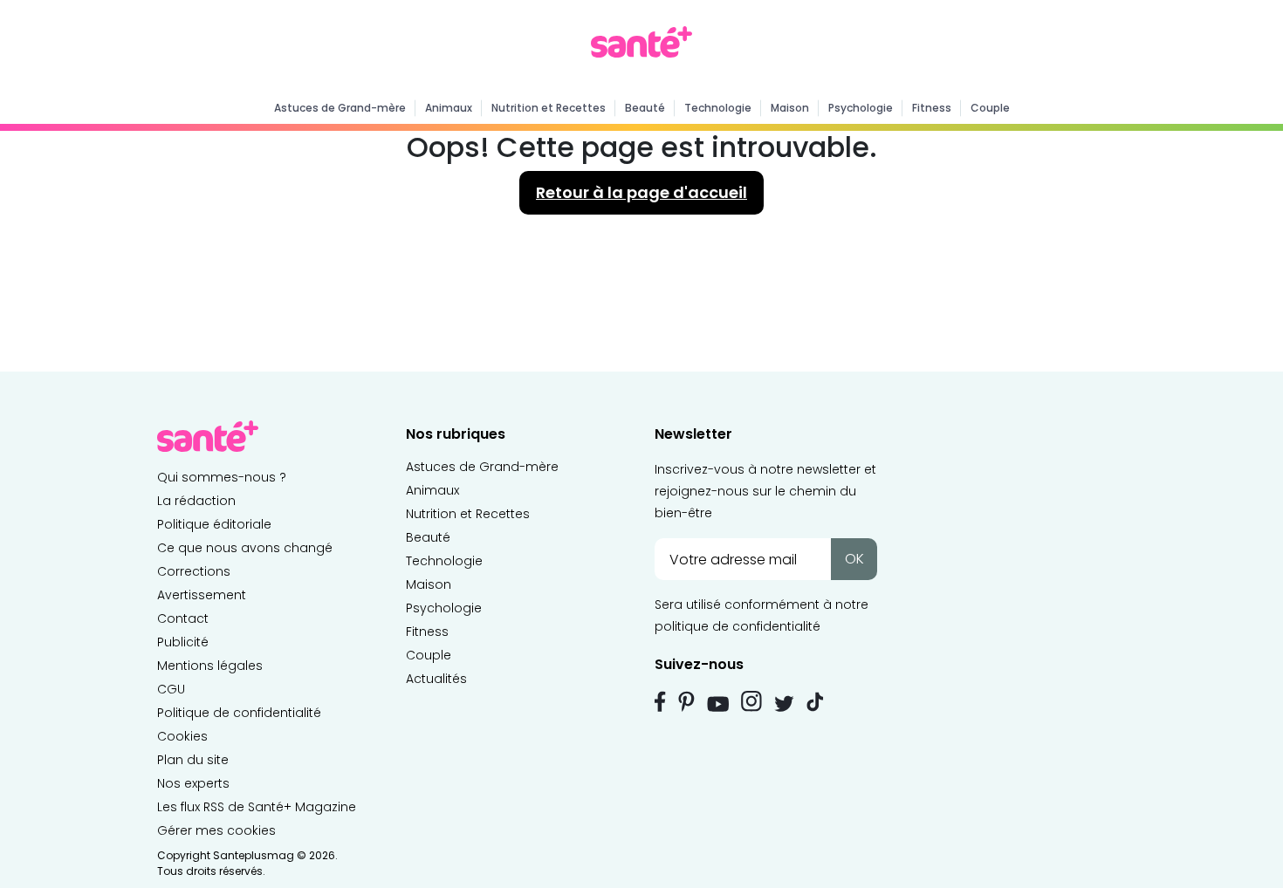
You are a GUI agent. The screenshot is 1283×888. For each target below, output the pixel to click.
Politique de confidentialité (239, 712)
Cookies (182, 736)
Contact (183, 618)
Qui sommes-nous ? (221, 477)
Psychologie (860, 107)
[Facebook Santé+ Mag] (660, 701)
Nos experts (193, 783)
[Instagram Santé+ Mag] (751, 701)
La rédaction (196, 500)
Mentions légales (210, 665)
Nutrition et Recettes (548, 107)
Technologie (717, 107)
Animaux (448, 107)
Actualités (436, 678)
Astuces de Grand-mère (340, 107)
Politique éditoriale (214, 524)
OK (854, 559)
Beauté (645, 107)
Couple (990, 107)
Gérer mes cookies (216, 830)
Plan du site (193, 759)
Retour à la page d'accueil (641, 192)
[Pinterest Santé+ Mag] (686, 701)
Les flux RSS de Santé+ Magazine (256, 807)
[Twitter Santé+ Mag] (784, 703)
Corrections (193, 571)
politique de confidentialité (737, 626)
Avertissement (201, 595)
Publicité (183, 642)
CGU (171, 689)
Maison (790, 107)
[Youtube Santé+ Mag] (718, 704)
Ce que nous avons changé (245, 548)
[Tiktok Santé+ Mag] (815, 700)
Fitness (931, 107)
